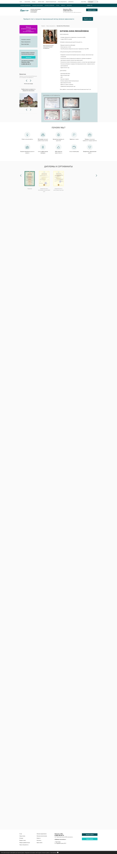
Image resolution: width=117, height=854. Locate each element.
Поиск (89, 5)
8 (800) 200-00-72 (67, 10)
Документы (70, 1)
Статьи (57, 5)
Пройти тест (88, 19)
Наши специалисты (62, 1)
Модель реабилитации (51, 1)
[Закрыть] (57, 852)
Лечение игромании (49, 5)
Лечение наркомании (25, 5)
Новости (63, 5)
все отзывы (30, 83)
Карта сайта (39, 842)
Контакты (69, 5)
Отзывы (33, 1)
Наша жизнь (27, 1)
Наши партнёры (25, 44)
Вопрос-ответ (41, 1)
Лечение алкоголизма (37, 5)
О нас (21, 1)
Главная (43, 25)
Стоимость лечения (25, 39)
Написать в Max (67, 9)
